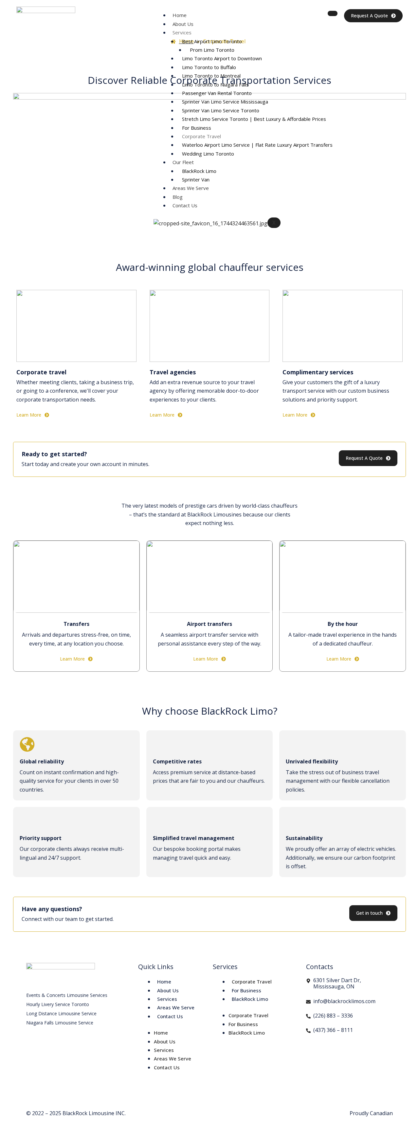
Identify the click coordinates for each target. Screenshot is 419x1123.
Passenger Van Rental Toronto (217, 93)
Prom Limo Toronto (212, 50)
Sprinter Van (196, 179)
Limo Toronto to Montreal (211, 75)
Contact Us (185, 205)
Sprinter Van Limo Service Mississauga (225, 101)
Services (182, 32)
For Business (196, 127)
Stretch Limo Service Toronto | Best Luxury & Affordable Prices (254, 119)
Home (180, 15)
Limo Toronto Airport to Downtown (222, 58)
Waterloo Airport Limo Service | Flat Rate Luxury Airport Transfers (257, 144)
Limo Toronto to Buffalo (209, 67)
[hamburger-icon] (332, 13)
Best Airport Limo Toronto (212, 41)
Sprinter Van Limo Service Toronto (220, 110)
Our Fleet (183, 162)
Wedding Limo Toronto (208, 153)
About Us (183, 24)
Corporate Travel (201, 136)
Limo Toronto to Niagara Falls (215, 84)
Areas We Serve (191, 188)
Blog (178, 197)
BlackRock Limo (199, 171)
